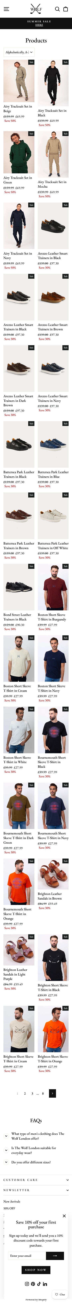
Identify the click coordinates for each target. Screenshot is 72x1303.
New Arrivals (11, 1201)
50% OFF (9, 1208)
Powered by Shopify (36, 1299)
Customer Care (20, 1180)
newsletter (16, 1190)
